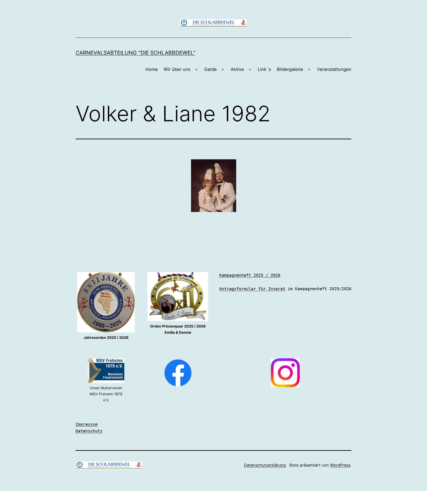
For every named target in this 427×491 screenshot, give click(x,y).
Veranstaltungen (334, 69)
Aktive (237, 69)
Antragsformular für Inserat (252, 288)
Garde (210, 69)
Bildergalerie (290, 69)
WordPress (340, 465)
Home (151, 69)
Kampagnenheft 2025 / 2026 (249, 275)
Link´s (264, 69)
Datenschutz (89, 431)
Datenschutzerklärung (265, 465)
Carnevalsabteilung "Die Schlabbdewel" (135, 53)
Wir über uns (177, 69)
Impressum (87, 424)
